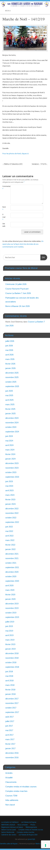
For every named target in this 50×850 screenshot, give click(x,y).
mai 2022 (9, 531)
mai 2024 (9, 441)
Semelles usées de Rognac (9, 844)
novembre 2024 (11, 422)
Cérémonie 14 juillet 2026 (15, 284)
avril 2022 (9, 536)
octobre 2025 (10, 382)
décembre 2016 (11, 753)
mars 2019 (9, 640)
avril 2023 (9, 490)
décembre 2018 (11, 653)
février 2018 (10, 689)
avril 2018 (9, 680)
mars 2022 (9, 540)
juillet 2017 (9, 721)
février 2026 (10, 364)
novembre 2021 (11, 558)
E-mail (3, 217)
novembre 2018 (11, 658)
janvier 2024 (10, 459)
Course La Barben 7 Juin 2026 (18, 293)
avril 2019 (9, 635)
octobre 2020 (10, 576)
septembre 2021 (12, 567)
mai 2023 (9, 486)
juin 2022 (9, 527)
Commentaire (4, 187)
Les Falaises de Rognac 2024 (28, 835)
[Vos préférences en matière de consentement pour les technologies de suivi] (45, 845)
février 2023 (10, 499)
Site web (3, 225)
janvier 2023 (10, 504)
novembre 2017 (11, 703)
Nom (4, 208)
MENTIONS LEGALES (8, 825)
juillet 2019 (9, 622)
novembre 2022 (11, 513)
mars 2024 (9, 450)
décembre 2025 (11, 373)
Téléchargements (31, 827)
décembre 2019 (11, 603)
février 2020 (10, 594)
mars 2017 (9, 739)
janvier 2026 (10, 368)
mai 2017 (9, 730)
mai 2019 (9, 631)
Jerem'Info (31, 839)
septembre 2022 (12, 522)
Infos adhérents (11, 800)
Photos (32, 825)
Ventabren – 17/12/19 (39, 164)
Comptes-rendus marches (16, 791)
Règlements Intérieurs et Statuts (12, 827)
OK (42, 257)
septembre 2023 (12, 477)
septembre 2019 (12, 617)
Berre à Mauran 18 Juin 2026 (17, 306)
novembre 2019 (11, 608)
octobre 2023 (10, 472)
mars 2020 (9, 590)
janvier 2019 (10, 649)
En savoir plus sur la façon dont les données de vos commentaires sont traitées (22, 244)
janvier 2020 (10, 599)
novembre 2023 (11, 468)
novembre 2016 (11, 757)
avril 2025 (9, 400)
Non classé (10, 805)
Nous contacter (23, 825)
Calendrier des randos (8, 835)
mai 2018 (9, 676)
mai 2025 (9, 395)
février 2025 (10, 409)
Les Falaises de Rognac (28, 822)
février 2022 (10, 545)
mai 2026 (9, 350)
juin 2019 (9, 626)
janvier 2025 (10, 413)
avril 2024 (9, 445)
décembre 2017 (11, 699)
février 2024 (10, 454)
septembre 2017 (12, 712)
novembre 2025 (11, 377)
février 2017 (10, 744)
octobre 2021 (10, 563)
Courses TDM (11, 796)
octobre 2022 (10, 517)
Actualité (9, 777)
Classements (11, 782)
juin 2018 (9, 671)
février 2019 (10, 644)
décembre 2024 (11, 418)
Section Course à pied (8, 830)
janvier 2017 (10, 748)
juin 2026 (9, 346)
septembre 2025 (12, 386)
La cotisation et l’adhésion (10, 822)
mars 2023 (9, 495)
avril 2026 (9, 355)
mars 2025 (9, 404)
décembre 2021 (11, 554)
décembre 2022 (11, 508)
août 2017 (9, 717)
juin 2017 (9, 726)
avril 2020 (9, 585)
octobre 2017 (10, 708)
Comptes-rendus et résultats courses (21, 786)
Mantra (38, 844)
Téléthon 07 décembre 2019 (12, 164)
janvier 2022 (10, 549)
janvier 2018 (10, 694)
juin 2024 (9, 436)
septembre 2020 (12, 581)
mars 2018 (9, 685)
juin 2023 (9, 481)
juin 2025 (9, 391)
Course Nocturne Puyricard (16, 289)
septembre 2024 (12, 431)
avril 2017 (9, 735)
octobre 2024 (10, 427)
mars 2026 (9, 359)
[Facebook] (47, 5)
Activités (9, 773)
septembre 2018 (12, 667)
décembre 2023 (11, 463)
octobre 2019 (10, 613)
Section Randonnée (7, 832)
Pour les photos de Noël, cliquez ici (15, 153)
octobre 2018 (10, 662)
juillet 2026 (9, 341)
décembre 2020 (11, 572)
